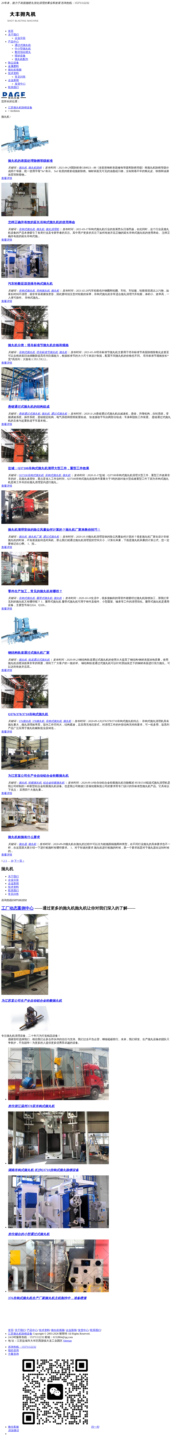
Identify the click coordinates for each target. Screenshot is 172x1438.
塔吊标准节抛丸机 (47, 352)
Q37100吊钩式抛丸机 (31, 475)
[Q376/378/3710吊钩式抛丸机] (24, 707)
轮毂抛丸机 (35, 782)
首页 (10, 31)
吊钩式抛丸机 (27, 229)
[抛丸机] (23, 23)
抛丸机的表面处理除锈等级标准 (30, 161)
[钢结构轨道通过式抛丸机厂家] (24, 645)
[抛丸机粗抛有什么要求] (24, 830)
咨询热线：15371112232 (22, 1346)
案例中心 (17, 908)
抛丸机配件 (21, 59)
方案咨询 (13, 1353)
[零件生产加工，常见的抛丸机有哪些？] (24, 584)
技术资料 (13, 73)
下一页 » (19, 860)
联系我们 (13, 87)
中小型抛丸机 (23, 48)
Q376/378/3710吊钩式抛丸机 (28, 714)
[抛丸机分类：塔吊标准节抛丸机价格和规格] (24, 338)
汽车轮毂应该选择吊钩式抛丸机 (30, 283)
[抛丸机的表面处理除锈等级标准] (24, 153)
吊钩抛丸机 (43, 290)
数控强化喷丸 (23, 52)
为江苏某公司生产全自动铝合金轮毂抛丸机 (38, 775)
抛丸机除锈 (35, 167)
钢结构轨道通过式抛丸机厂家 (29, 652)
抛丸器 (23, 844)
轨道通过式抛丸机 (39, 659)
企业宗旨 (20, 38)
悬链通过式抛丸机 (29, 413)
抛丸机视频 (15, 69)
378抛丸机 (38, 721)
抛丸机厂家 (35, 536)
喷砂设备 (20, 55)
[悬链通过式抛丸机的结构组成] (24, 399)
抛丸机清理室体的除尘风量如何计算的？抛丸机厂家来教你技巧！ (54, 529)
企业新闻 (13, 80)
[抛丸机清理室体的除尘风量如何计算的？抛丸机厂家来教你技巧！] (24, 523)
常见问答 (20, 76)
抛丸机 (23, 167)
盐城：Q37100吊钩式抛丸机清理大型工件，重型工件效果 (48, 468)
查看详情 (6, 178)
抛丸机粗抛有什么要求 (24, 837)
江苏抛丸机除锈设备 (20, 107)
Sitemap (67, 1340)
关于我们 (13, 34)
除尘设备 (13, 62)
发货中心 (20, 83)
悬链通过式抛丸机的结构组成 (29, 406)
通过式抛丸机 (23, 45)
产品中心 (13, 41)
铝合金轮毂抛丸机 (53, 782)
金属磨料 (13, 66)
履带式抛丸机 (44, 598)
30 (12, 860)
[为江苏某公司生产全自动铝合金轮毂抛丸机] (24, 768)
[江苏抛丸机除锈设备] (24, 1324)
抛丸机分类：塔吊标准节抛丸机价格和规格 (38, 345)
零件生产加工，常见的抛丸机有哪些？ (35, 591)
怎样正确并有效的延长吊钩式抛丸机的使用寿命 (41, 222)
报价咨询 (13, 1350)
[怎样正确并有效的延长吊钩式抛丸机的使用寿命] (24, 215)
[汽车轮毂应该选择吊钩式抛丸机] (24, 276)
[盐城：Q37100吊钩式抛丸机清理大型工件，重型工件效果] (24, 461)
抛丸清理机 (52, 229)
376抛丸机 (25, 721)
